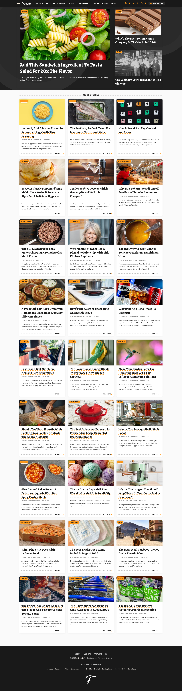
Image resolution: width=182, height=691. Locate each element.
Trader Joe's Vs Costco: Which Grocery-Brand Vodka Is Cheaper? (89, 192)
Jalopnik (58, 669)
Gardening (121, 342)
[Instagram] (125, 4)
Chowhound (75, 669)
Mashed (97, 669)
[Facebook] (129, 4)
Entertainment (60, 3)
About (77, 654)
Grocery (72, 3)
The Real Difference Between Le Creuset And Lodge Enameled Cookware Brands (90, 433)
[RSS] (146, 4)
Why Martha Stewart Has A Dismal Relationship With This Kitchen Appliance (89, 252)
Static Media (79, 658)
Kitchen (39, 3)
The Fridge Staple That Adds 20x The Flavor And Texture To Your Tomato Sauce (42, 609)
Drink (48, 3)
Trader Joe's (74, 522)
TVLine (66, 669)
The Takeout (131, 669)
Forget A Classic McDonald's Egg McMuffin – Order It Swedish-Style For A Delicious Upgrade (41, 192)
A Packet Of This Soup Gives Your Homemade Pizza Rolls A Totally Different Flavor (42, 312)
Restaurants (85, 3)
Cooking (24, 11)
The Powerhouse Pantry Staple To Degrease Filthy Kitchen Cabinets (89, 373)
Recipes (105, 3)
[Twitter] (133, 4)
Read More (58, 153)
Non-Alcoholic (123, 281)
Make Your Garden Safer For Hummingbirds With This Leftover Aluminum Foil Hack (137, 373)
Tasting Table (107, 669)
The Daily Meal (119, 669)
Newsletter (158, 3)
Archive (87, 654)
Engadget (49, 669)
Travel (96, 3)
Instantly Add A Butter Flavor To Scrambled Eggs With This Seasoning (42, 132)
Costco (120, 578)
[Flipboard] (137, 4)
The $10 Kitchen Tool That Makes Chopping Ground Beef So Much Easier (41, 252)
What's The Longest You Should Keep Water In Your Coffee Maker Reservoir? (139, 493)
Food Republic (87, 669)
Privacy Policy (100, 654)
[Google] (142, 4)
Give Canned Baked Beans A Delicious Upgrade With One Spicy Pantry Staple (39, 493)
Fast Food (24, 161)
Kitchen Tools (26, 221)
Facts (113, 3)
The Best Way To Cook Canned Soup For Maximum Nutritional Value (139, 252)
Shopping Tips (74, 161)
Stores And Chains (124, 161)
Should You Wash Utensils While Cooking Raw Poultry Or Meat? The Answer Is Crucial (41, 433)
